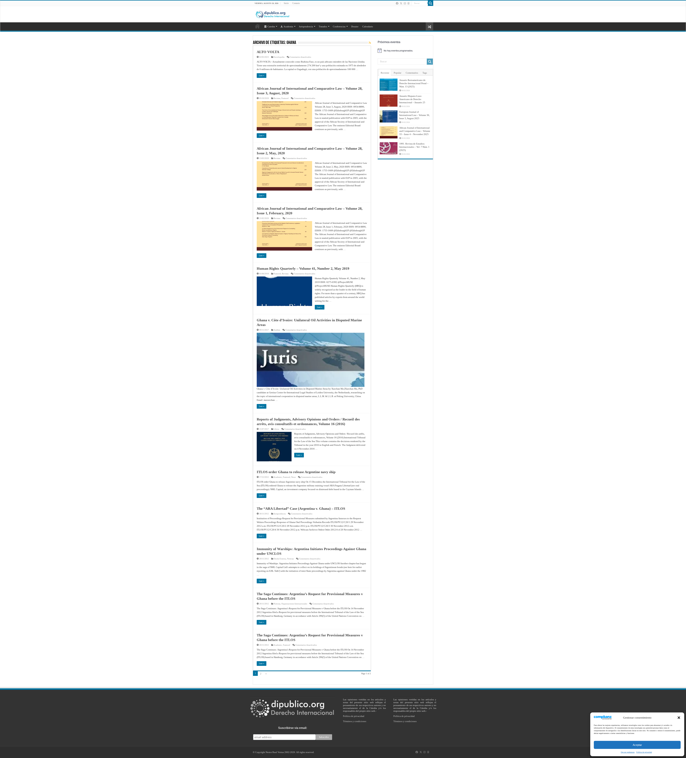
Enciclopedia (279, 57)
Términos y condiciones (354, 721)
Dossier (354, 26)
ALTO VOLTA (268, 52)
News (293, 477)
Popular (397, 72)
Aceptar (637, 744)
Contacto (296, 3)
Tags (424, 72)
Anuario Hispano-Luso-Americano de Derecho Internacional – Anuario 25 (412, 99)
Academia (288, 26)
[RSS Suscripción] (370, 42)
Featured (285, 98)
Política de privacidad (644, 752)
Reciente (385, 72)
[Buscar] (430, 3)
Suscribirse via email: (292, 727)
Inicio (286, 3)
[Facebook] (397, 3)
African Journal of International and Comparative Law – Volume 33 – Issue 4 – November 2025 (414, 131)
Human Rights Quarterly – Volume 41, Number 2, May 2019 (303, 268)
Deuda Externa (280, 559)
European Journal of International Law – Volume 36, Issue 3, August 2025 (414, 115)
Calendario (367, 26)
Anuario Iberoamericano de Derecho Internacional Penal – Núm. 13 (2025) (413, 83)
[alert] (405, 50)
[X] (401, 3)
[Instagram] (404, 3)
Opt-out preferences (628, 752)
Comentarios (412, 72)
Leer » (261, 75)
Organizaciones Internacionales (294, 604)
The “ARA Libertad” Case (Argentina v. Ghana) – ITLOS (301, 508)
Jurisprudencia (280, 514)
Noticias (290, 559)
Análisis (277, 330)
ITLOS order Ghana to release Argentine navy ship (296, 472)
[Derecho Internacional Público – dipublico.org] (272, 14)
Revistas (277, 98)
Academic (278, 477)
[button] (679, 717)
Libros (276, 429)
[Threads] (408, 3)
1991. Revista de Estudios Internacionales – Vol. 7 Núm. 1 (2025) (414, 146)
